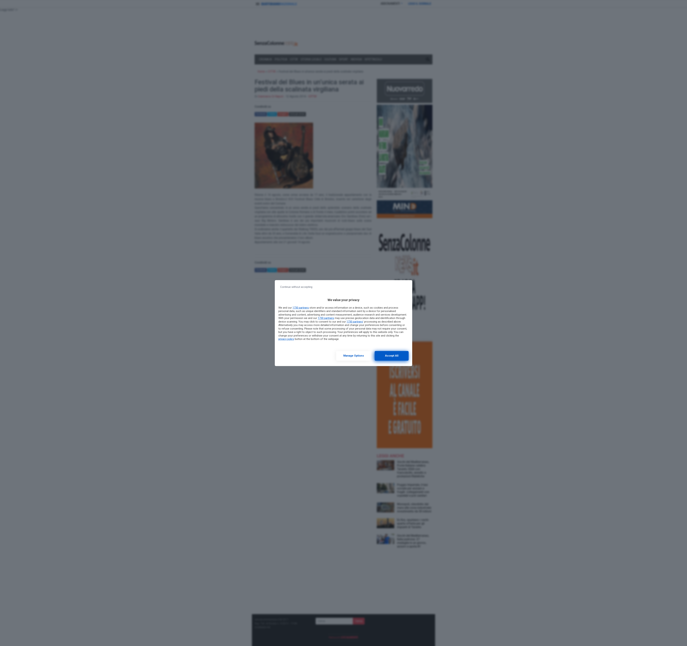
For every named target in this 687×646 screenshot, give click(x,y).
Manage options (353, 355)
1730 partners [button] (301, 307)
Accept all (391, 355)
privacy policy (286, 339)
